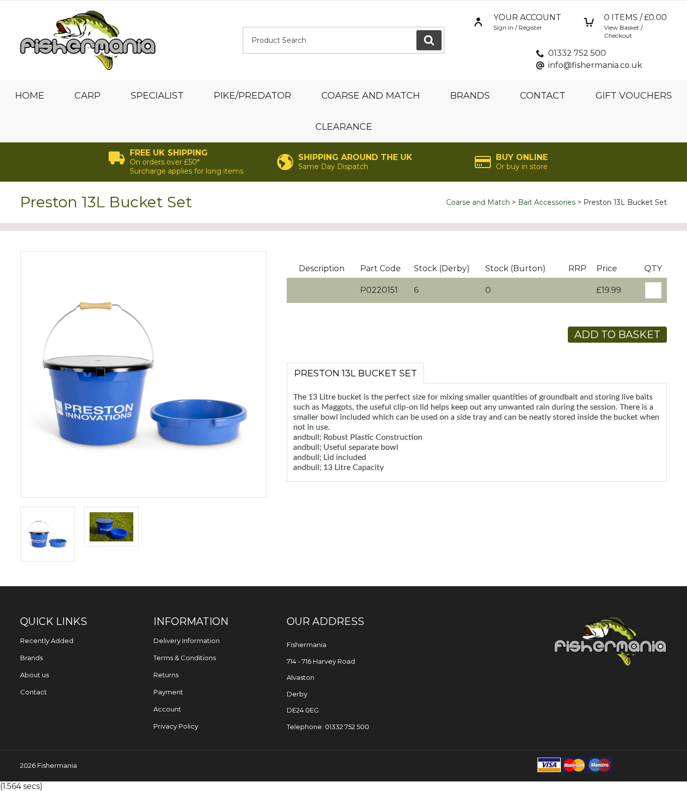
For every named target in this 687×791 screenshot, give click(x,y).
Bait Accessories (546, 202)
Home (29, 95)
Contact (542, 95)
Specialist (157, 95)
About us (34, 675)
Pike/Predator (252, 95)
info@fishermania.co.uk (595, 65)
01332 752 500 (577, 53)
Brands (470, 95)
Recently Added (46, 641)
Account (167, 709)
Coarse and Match (370, 95)
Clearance (343, 126)
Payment (168, 692)
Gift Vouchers (633, 95)
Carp (87, 95)
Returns (166, 675)
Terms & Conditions (184, 658)
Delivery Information (186, 641)
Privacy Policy (175, 726)
